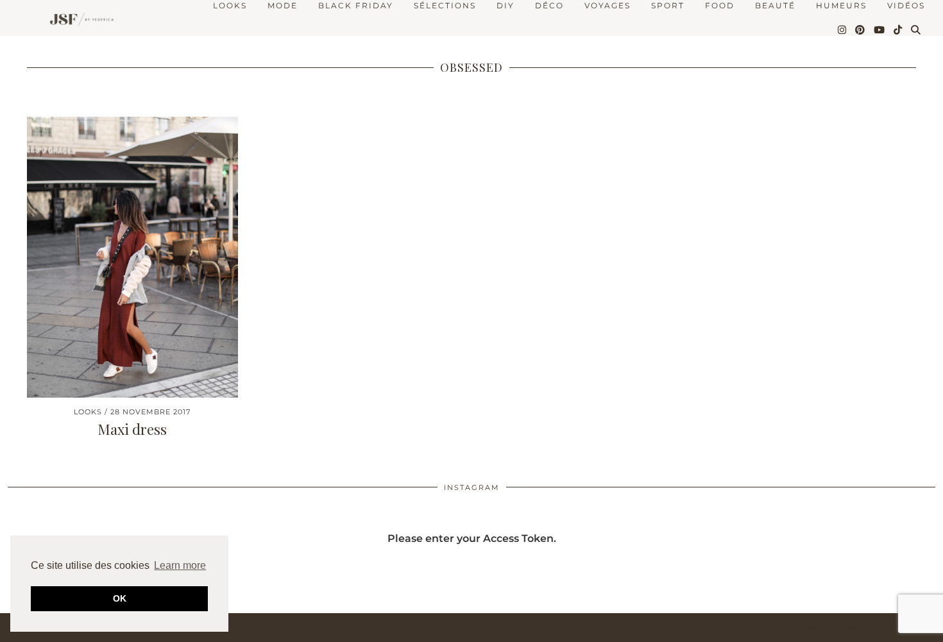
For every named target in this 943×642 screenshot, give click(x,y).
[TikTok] (898, 30)
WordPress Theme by (869, 627)
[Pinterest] (860, 30)
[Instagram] (842, 30)
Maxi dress (132, 429)
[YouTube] (880, 30)
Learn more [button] (180, 565)
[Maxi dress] (132, 257)
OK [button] (119, 598)
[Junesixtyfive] (78, 20)
